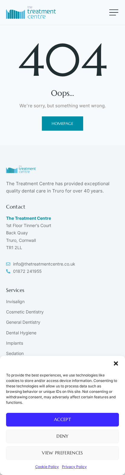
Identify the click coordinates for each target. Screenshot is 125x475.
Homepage (62, 123)
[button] (116, 363)
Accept (62, 419)
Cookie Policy (47, 466)
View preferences (62, 453)
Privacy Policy (74, 466)
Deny (62, 436)
